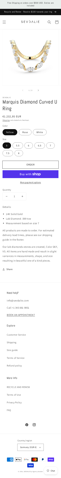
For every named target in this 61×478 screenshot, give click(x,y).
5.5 (17, 145)
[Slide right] (38, 90)
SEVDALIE (27, 471)
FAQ (9, 410)
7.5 (7, 153)
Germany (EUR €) (28, 447)
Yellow (10, 132)
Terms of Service (16, 357)
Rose (25, 132)
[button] (4, 22)
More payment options (30, 182)
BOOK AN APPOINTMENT (21, 314)
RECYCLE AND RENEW (18, 387)
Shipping (6, 120)
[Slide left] (23, 90)
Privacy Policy (14, 402)
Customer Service (16, 334)
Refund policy (14, 365)
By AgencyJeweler (36, 471)
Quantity (7, 189)
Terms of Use (14, 394)
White (39, 132)
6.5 (39, 145)
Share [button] (9, 269)
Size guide (12, 350)
